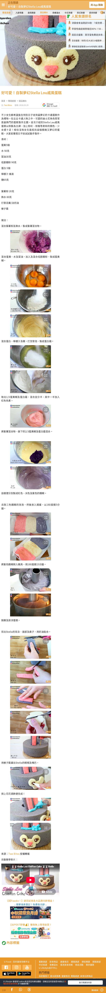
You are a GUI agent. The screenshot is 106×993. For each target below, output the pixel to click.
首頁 (3, 100)
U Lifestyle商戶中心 (48, 967)
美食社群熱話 (86, 976)
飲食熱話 (54, 961)
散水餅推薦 (55, 976)
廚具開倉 (32, 12)
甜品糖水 (44, 12)
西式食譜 (81, 12)
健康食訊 (64, 961)
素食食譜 (93, 12)
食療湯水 (56, 12)
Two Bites (8, 105)
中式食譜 (68, 12)
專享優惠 (90, 964)
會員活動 (79, 964)
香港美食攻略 (66, 964)
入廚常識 (19, 12)
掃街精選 (86, 961)
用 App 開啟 (97, 5)
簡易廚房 (6, 12)
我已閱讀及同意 (85, 982)
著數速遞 (43, 961)
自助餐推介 (44, 976)
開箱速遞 (75, 961)
